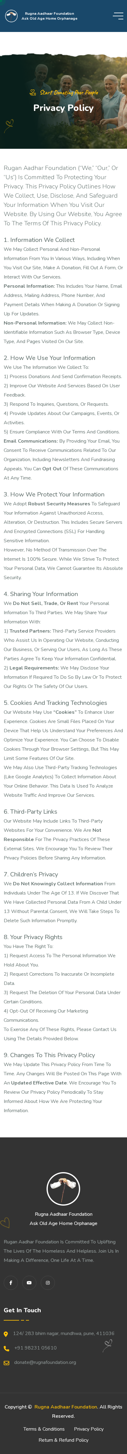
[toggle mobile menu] (118, 16)
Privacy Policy (89, 1429)
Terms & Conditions (44, 1429)
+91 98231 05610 (35, 1348)
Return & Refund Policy (63, 1440)
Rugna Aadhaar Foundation (66, 1407)
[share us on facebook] (11, 1283)
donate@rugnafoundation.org (45, 1362)
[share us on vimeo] (29, 1283)
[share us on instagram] (48, 1283)
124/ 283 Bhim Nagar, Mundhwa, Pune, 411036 (64, 1333)
